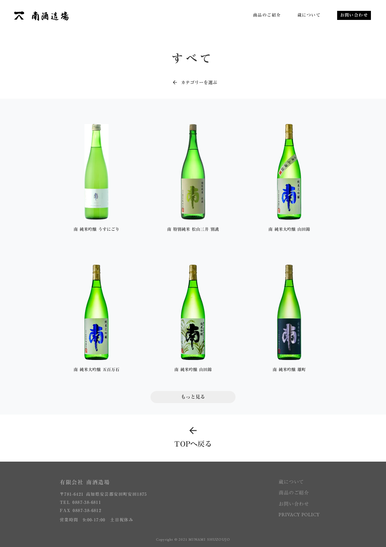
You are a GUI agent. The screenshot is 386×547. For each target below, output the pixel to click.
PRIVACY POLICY (300, 514)
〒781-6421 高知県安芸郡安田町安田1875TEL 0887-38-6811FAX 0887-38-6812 (103, 502)
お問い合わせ (294, 504)
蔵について (291, 482)
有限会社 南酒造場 (85, 482)
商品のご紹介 (294, 492)
